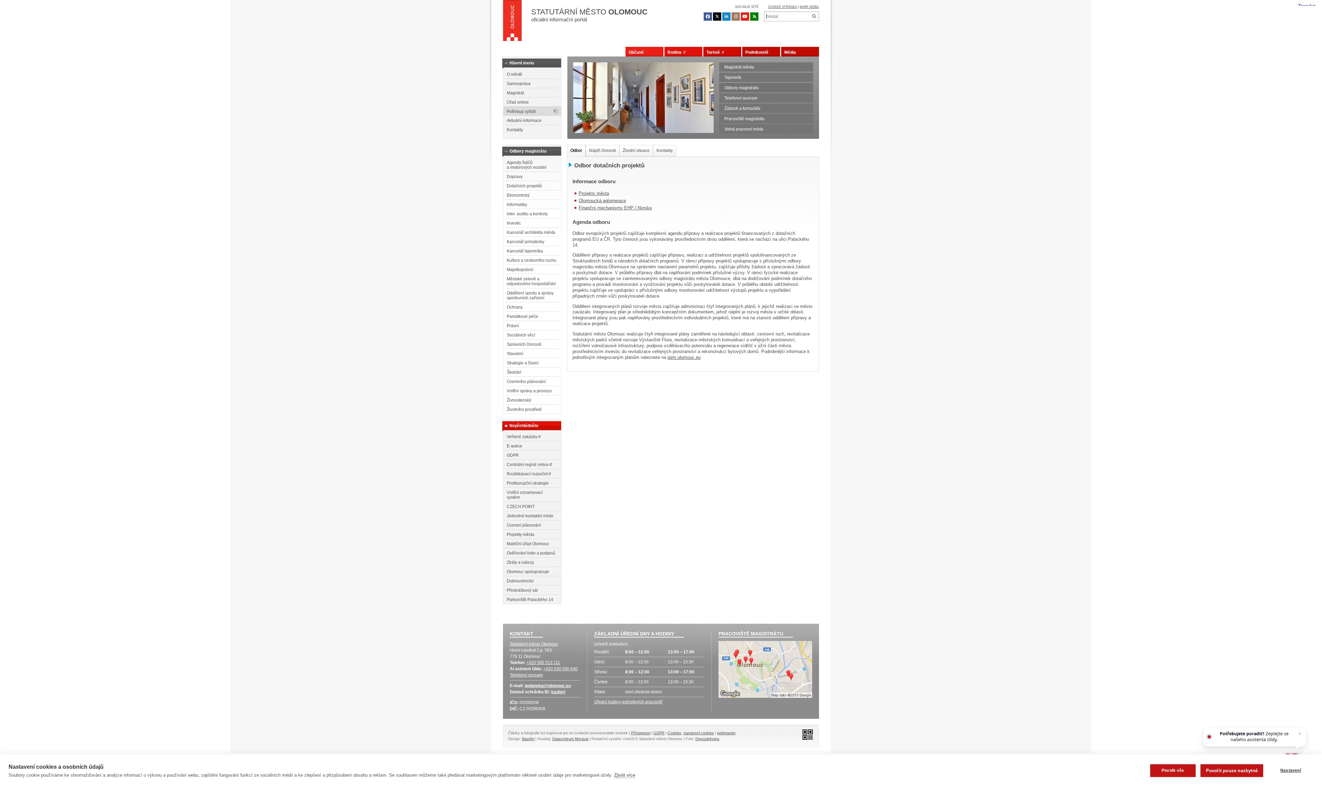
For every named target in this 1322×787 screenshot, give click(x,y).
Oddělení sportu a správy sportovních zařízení (530, 295)
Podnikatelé (756, 52)
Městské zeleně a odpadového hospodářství (531, 281)
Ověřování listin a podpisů (531, 553)
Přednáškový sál (522, 590)
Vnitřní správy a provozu (529, 391)
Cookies (674, 733)
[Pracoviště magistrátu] (765, 670)
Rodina (675, 52)
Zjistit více (624, 775)
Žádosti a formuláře (742, 108)
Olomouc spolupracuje (528, 571)
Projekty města (520, 534)
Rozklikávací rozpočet (528, 474)
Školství (514, 372)
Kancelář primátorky (525, 241)
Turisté (714, 52)
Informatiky (517, 204)
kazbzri (558, 692)
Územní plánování (524, 525)
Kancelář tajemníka (525, 251)
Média (790, 52)
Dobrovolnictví (520, 581)
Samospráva (519, 83)
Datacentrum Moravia (570, 739)
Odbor (576, 150)
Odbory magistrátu (741, 87)
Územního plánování (526, 381)
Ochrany (515, 307)
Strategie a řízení (522, 363)
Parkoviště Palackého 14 (530, 599)
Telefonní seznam (740, 98)
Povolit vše (1173, 770)
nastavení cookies (698, 733)
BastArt (528, 739)
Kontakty (515, 129)
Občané (636, 52)
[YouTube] (745, 16)
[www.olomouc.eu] (512, 22)
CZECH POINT (521, 506)
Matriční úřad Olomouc (528, 543)
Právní (513, 325)
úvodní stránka (782, 7)
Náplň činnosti (602, 150)
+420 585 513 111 (543, 662)
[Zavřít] (1299, 734)
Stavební (515, 353)
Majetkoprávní (520, 269)
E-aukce (514, 446)
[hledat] (814, 16)
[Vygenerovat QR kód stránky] (806, 734)
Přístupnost (640, 733)
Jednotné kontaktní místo (530, 516)
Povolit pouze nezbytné (1232, 770)
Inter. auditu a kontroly (527, 213)
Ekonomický (518, 195)
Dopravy (515, 176)
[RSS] (754, 16)
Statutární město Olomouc (534, 644)
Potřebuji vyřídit (521, 111)
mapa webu (809, 7)
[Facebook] (708, 16)
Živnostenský (519, 400)
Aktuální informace (524, 120)
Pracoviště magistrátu (744, 118)
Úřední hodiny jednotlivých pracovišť (628, 702)
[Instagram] (736, 16)
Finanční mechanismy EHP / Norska (615, 207)
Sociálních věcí (521, 335)
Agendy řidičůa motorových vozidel (526, 165)
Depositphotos (707, 739)
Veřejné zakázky (522, 436)
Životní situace (636, 150)
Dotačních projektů (524, 186)
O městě (514, 74)
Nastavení (1290, 770)
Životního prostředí (524, 409)
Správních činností (524, 344)
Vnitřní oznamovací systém (525, 495)
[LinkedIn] (726, 16)
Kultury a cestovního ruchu (531, 260)
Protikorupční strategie (528, 483)
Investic (514, 223)
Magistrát (515, 93)
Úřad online (518, 102)
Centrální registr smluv (528, 464)
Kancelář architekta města (531, 232)
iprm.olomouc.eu (684, 357)
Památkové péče (522, 316)
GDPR (513, 455)
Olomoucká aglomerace (602, 200)
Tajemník (732, 77)
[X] (717, 16)
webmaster (726, 733)
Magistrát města (739, 67)
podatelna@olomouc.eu (548, 685)
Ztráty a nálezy (520, 562)
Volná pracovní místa (743, 129)
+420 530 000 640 (560, 668)
